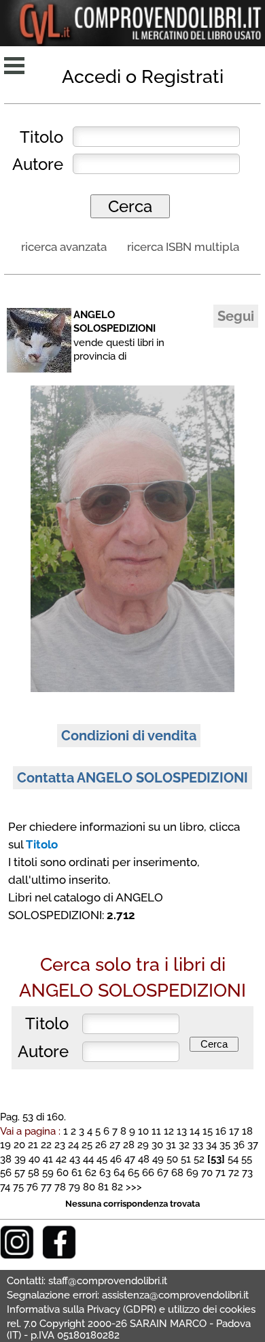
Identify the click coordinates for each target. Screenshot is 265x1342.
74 (5, 1186)
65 (133, 1172)
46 (116, 1159)
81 (103, 1186)
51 (186, 1159)
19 (5, 1144)
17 (234, 1131)
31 (171, 1144)
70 (207, 1172)
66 (148, 1172)
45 (101, 1159)
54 (233, 1159)
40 (34, 1159)
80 (89, 1186)
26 (101, 1144)
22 (46, 1144)
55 (246, 1159)
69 (192, 1172)
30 (157, 1144)
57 (19, 1172)
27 (114, 1144)
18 (247, 1131)
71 (220, 1172)
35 (224, 1144)
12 (169, 1131)
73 (247, 1172)
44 (88, 1159)
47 (129, 1159)
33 (197, 1144)
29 (143, 1144)
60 (62, 1172)
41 (48, 1159)
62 (90, 1172)
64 (119, 1172)
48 (143, 1159)
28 (129, 1144)
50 (172, 1159)
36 (239, 1144)
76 (32, 1186)
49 (158, 1159)
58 (33, 1172)
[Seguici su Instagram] (17, 1255)
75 (18, 1186)
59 (48, 1172)
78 (60, 1186)
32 (184, 1144)
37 (252, 1144)
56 (6, 1172)
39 (20, 1159)
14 (195, 1131)
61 (76, 1172)
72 (233, 1172)
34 (211, 1144)
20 (19, 1144)
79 (74, 1186)
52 (199, 1159)
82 (117, 1186)
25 (87, 1144)
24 (73, 1144)
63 (105, 1172)
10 (143, 1131)
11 (156, 1131)
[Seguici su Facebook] (59, 1255)
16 (220, 1131)
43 (74, 1159)
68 (177, 1172)
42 (61, 1159)
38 (6, 1159)
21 (33, 1144)
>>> (134, 1186)
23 (59, 1144)
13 (182, 1131)
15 (207, 1131)
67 (163, 1172)
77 (46, 1186)
